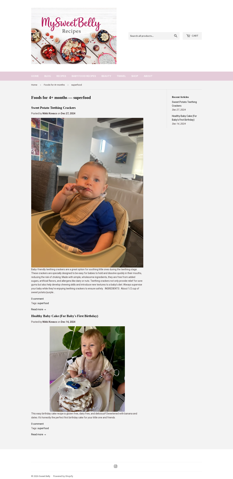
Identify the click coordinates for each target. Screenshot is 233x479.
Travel (121, 75)
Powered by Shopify (63, 476)
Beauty (106, 75)
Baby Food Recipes (84, 75)
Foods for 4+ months (54, 85)
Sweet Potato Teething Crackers (53, 108)
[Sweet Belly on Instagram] (115, 467)
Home (35, 75)
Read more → (38, 309)
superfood (43, 303)
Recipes (61, 75)
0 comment (37, 298)
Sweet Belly (44, 476)
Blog (47, 75)
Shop (134, 75)
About (148, 75)
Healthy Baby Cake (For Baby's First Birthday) (64, 316)
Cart (194, 35)
